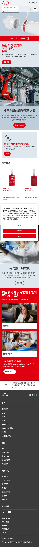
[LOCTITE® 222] (12, 188)
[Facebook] (6, 512)
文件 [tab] (17, 38)
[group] (19, 39)
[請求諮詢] (19, 316)
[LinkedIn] (3, 512)
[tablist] (18, 38)
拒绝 (19, 236)
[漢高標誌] (5, 3)
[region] (19, 222)
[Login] (31, 9)
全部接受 (19, 230)
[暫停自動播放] (28, 38)
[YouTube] (9, 512)
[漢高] (5, 395)
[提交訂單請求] (19, 344)
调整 (19, 225)
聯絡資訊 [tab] (23, 38)
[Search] (3, 11)
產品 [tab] (12, 38)
